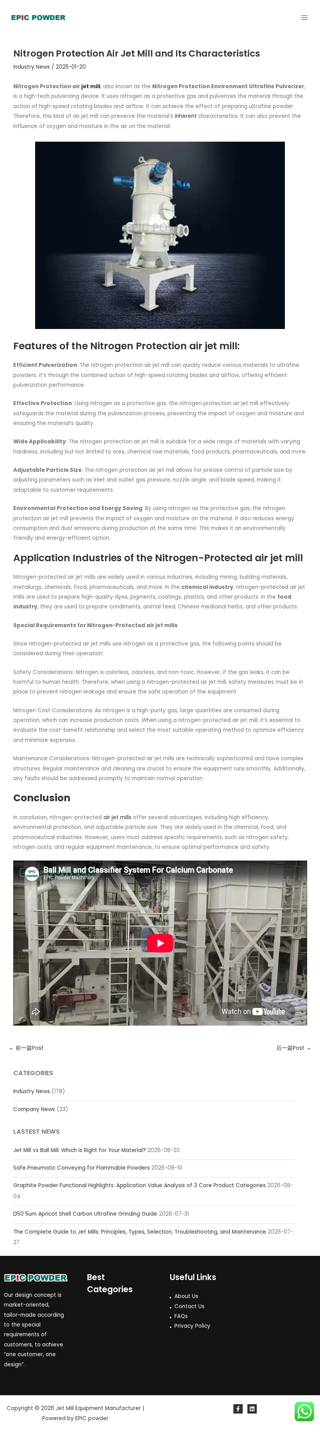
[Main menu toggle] (305, 18)
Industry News (31, 1091)
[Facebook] (238, 1409)
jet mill (90, 86)
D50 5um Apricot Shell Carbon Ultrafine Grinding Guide (85, 1214)
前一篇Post (26, 1048)
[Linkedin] (252, 1409)
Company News (34, 1109)
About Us (186, 1296)
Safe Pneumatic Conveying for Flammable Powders (81, 1168)
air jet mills (117, 817)
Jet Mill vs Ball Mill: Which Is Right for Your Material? (79, 1150)
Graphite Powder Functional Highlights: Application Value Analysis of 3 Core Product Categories (139, 1185)
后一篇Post (293, 1048)
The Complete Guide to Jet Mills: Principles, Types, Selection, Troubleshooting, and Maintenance (139, 1232)
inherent (186, 116)
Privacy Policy (192, 1326)
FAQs (181, 1316)
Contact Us (189, 1306)
